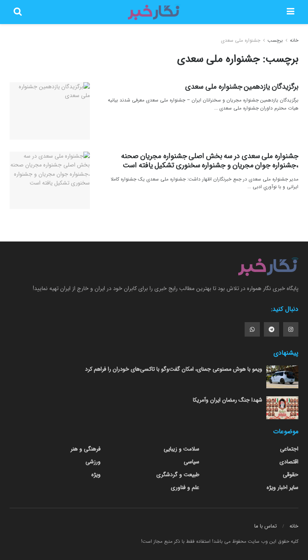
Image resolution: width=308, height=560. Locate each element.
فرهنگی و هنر (86, 448)
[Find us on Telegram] (271, 329)
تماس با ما (265, 526)
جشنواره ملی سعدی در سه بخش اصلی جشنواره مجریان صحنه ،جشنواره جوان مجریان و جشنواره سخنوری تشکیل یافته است (209, 160)
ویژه (96, 474)
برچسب (275, 40)
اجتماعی (289, 448)
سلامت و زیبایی (181, 448)
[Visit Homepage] (154, 12)
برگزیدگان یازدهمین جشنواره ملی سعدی (241, 86)
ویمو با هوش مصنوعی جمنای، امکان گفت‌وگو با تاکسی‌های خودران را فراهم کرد (173, 369)
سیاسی (191, 461)
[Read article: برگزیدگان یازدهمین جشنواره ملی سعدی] (50, 111)
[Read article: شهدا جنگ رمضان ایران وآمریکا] (282, 407)
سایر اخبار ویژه (282, 487)
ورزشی (93, 461)
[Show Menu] (290, 12)
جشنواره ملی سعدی (240, 40)
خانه (293, 40)
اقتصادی (289, 461)
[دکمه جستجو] (18, 12)
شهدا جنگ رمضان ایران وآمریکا (227, 400)
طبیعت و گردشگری (177, 474)
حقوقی (290, 474)
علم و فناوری (185, 487)
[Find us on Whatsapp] (252, 329)
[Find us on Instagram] (290, 329)
